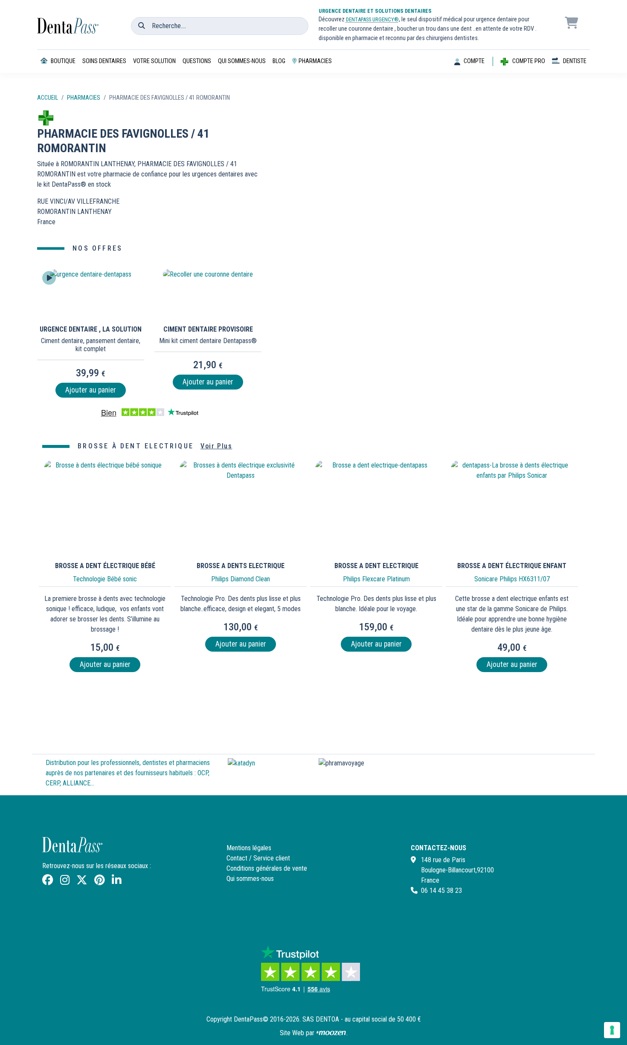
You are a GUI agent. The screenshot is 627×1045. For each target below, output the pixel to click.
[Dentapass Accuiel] (69, 20)
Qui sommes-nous (250, 879)
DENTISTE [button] (574, 61)
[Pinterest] (99, 882)
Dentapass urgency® (372, 19)
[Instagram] (65, 882)
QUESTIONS (197, 61)
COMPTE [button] (474, 61)
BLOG (279, 61)
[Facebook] (47, 882)
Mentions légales (248, 848)
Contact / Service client (258, 858)
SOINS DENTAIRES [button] (104, 61)
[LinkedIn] (116, 882)
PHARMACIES (315, 61)
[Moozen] (331, 1033)
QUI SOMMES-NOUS (242, 61)
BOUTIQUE (63, 61)
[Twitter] (81, 882)
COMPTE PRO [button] (528, 61)
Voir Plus (216, 446)
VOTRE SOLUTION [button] (154, 61)
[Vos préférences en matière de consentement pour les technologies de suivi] (612, 1030)
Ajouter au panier (90, 390)
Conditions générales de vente (266, 868)
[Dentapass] (73, 849)
